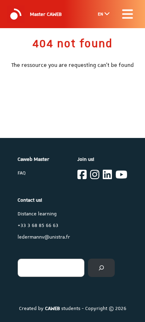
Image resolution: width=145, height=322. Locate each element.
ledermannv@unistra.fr (44, 237)
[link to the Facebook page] (82, 175)
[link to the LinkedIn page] (107, 175)
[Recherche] (101, 268)
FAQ (22, 173)
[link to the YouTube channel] (121, 175)
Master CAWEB (46, 14)
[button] (127, 14)
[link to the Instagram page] (94, 175)
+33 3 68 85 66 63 (38, 225)
